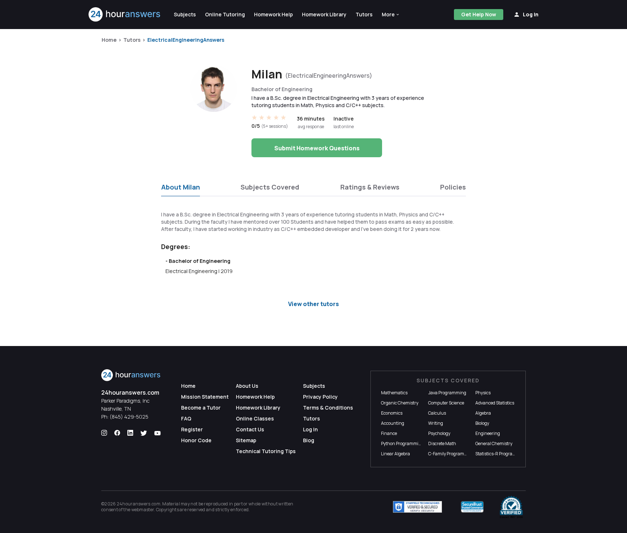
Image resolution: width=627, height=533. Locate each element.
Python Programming (402, 443)
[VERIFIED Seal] (511, 506)
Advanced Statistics (494, 403)
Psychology (439, 433)
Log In (310, 429)
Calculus (437, 413)
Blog (308, 440)
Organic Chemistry (399, 403)
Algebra (483, 413)
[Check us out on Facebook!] (117, 433)
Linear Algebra (395, 454)
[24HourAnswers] (125, 14)
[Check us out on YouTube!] (157, 433)
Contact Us (250, 429)
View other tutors (313, 304)
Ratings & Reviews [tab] (369, 187)
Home (109, 39)
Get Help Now (478, 14)
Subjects (314, 385)
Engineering (487, 433)
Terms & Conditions (328, 407)
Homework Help (255, 396)
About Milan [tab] (180, 187)
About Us (247, 385)
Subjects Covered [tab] (270, 187)
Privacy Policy (320, 396)
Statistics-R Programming (501, 454)
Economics (391, 413)
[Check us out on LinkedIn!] (130, 433)
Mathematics (394, 393)
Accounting (392, 423)
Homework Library (258, 407)
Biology (482, 423)
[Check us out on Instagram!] (104, 433)
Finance (389, 433)
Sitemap (246, 440)
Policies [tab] (453, 187)
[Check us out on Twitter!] (143, 433)
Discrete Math (442, 443)
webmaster (142, 509)
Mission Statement (205, 396)
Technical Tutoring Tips (266, 451)
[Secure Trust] (472, 507)
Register (192, 429)
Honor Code (196, 440)
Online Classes (255, 418)
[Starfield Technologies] (417, 507)
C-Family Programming (451, 454)
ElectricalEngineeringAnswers (185, 39)
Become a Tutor (201, 407)
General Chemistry (493, 443)
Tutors (131, 39)
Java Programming (447, 393)
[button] (391, 14)
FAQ (186, 418)
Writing (435, 423)
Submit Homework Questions (317, 148)
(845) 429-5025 (129, 416)
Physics (483, 393)
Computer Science (446, 403)
